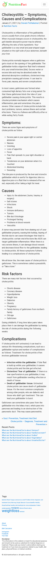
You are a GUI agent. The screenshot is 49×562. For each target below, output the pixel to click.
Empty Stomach (21, 502)
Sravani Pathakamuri (30, 23)
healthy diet (14, 505)
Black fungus (11, 500)
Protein (38, 505)
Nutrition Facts (10, 26)
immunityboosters (31, 505)
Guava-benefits (30, 502)
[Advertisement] (24, 468)
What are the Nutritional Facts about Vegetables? (22, 438)
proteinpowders (6, 508)
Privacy (4, 525)
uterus (30, 508)
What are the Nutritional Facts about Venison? (20, 430)
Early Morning (12, 502)
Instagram (5, 532)
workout (22, 511)
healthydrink (21, 505)
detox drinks (30, 500)
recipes (15, 507)
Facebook (5, 534)
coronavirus (18, 500)
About (4, 523)
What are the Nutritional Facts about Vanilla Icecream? (24, 433)
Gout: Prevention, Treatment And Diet (20, 418)
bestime (4, 500)
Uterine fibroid (23, 508)
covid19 (24, 500)
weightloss (10, 511)
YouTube (5, 536)
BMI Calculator (7, 528)
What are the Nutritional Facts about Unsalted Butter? (23, 440)
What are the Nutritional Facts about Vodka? (20, 435)
